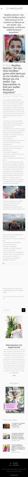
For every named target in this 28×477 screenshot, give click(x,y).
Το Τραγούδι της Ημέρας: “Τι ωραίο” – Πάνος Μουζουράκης (18, 424)
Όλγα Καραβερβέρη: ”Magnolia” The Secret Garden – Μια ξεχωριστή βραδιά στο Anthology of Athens (18, 447)
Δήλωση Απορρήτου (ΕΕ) (19, 469)
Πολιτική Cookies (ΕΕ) (7, 469)
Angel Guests (17, 94)
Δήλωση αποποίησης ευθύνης (14, 471)
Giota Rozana (6, 96)
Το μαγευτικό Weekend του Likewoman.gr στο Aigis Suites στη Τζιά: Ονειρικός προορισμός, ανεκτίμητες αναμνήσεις (17, 436)
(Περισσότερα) (15, 372)
